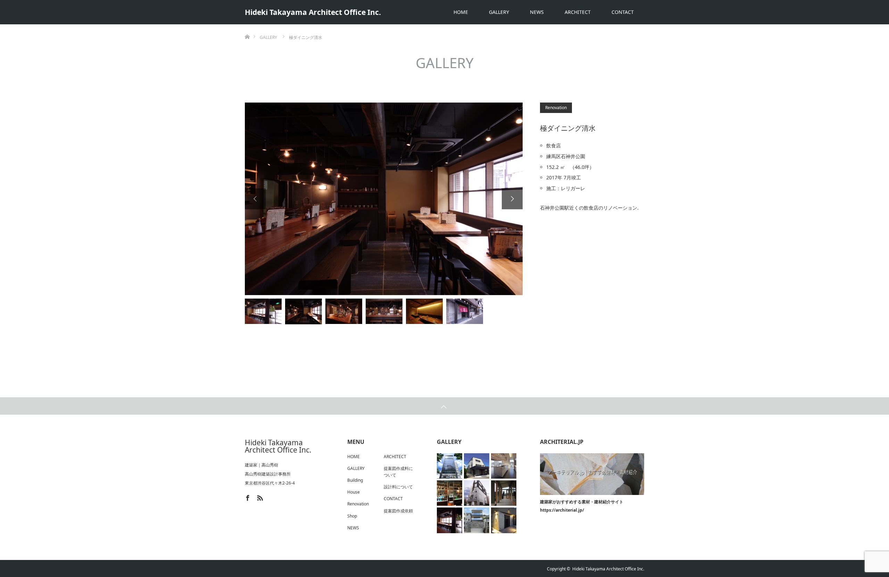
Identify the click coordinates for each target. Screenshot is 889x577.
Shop (352, 516)
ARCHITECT (578, 12)
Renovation (556, 108)
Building (355, 480)
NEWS (537, 12)
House (353, 492)
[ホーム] (247, 27)
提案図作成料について (398, 471)
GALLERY (499, 12)
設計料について (398, 487)
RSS (259, 496)
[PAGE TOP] (444, 406)
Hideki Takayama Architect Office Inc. (313, 12)
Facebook (247, 496)
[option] (384, 199)
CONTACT (623, 12)
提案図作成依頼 (398, 511)
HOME (461, 12)
